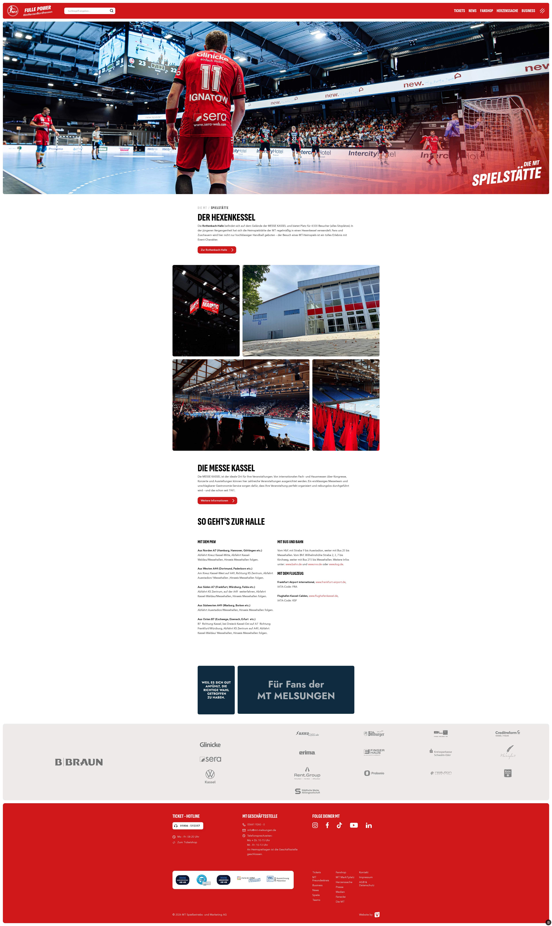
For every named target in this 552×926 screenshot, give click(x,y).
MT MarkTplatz (345, 877)
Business (528, 10)
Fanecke (341, 896)
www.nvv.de (315, 564)
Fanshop (486, 10)
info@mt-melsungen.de (261, 830)
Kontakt (363, 872)
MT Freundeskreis (320, 879)
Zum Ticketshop (187, 842)
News (473, 10)
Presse (339, 887)
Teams (316, 900)
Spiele (316, 895)
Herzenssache (507, 10)
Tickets (459, 10)
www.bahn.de (293, 564)
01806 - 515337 (190, 825)
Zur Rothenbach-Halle (214, 249)
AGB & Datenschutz (366, 884)
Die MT (202, 208)
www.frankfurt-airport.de (331, 582)
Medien (340, 892)
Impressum (366, 877)
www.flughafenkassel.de (323, 595)
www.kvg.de (336, 564)
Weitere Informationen (214, 500)
